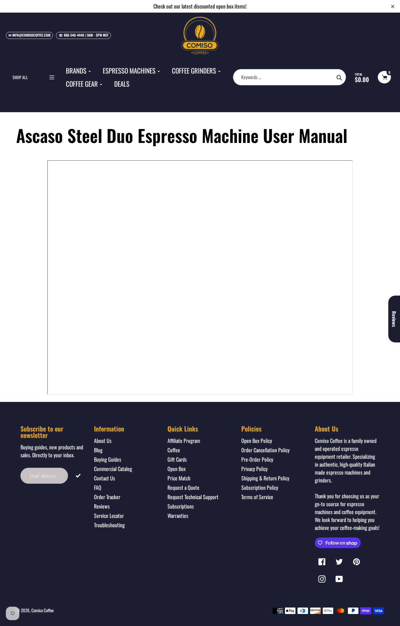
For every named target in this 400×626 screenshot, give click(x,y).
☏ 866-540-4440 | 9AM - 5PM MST (83, 35)
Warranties (177, 515)
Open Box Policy (256, 440)
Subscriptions (180, 506)
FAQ (97, 487)
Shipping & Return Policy (265, 478)
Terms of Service (257, 497)
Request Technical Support (192, 497)
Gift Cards (177, 459)
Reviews (102, 506)
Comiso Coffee (42, 610)
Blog (98, 450)
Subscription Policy (259, 487)
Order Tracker (107, 497)
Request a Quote (183, 487)
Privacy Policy (254, 469)
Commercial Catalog (113, 469)
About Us (103, 440)
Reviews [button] (394, 319)
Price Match (178, 478)
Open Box (176, 469)
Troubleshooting (109, 525)
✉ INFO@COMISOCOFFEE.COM (29, 35)
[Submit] (78, 475)
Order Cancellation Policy (265, 450)
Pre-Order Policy (257, 459)
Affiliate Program (183, 440)
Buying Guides (107, 459)
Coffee (173, 450)
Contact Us (104, 478)
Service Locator (109, 515)
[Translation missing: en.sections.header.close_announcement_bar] (393, 6)
